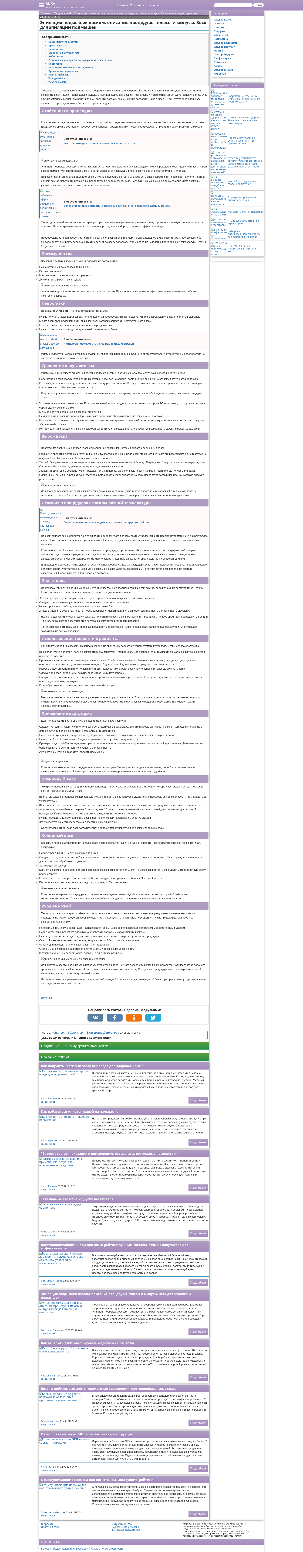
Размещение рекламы (125, 1527)
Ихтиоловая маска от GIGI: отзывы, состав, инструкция (99, 343)
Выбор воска (55, 56)
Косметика (221, 38)
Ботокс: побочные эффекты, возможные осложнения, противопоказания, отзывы (117, 205)
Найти (258, 5)
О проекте (137, 5)
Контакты (152, 5)
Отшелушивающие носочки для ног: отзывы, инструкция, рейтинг (107, 522)
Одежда (219, 23)
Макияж (219, 50)
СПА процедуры (224, 54)
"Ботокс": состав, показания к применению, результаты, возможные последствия (109, 1153)
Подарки (219, 31)
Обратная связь (50, 1527)
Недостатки (55, 49)
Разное (218, 66)
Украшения (221, 35)
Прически (220, 62)
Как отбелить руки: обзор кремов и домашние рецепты (99, 143)
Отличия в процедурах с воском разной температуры (80, 60)
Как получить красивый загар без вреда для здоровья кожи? (92, 1066)
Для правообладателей (126, 1529)
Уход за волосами (225, 42)
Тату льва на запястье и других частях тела (77, 1199)
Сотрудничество (122, 1524)
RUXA (50, 3)
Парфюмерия (222, 58)
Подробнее (198, 1100)
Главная (122, 5)
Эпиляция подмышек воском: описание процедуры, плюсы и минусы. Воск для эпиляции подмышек (116, 1296)
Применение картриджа (63, 71)
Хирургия (220, 73)
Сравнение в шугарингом (63, 52)
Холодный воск (57, 78)
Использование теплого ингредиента (70, 67)
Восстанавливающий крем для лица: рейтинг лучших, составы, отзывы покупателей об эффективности (114, 1246)
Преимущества (57, 45)
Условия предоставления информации (64, 1548)
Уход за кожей (57, 82)
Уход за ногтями (224, 46)
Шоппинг (220, 27)
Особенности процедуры (63, 41)
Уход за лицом (223, 69)
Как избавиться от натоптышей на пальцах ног (80, 1111)
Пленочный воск (58, 74)
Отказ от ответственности (107, 1548)
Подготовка (55, 63)
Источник (46, 997)
